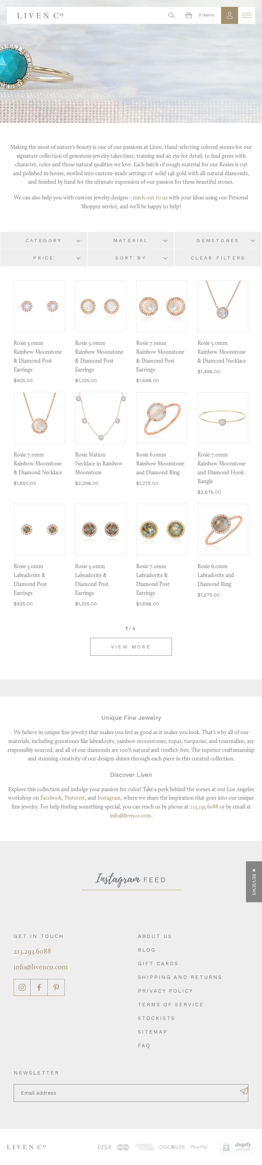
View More (131, 646)
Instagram (109, 798)
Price (43, 258)
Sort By (130, 258)
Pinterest (74, 798)
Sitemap (153, 1032)
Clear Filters (218, 258)
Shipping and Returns (180, 977)
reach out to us (150, 198)
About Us (155, 936)
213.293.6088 (204, 807)
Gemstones (217, 240)
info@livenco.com (130, 816)
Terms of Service (171, 1004)
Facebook (51, 798)
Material (131, 240)
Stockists (156, 1018)
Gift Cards (158, 963)
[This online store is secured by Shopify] (237, 1147)
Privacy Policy (165, 991)
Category (44, 240)
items (206, 15)
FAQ (144, 1045)
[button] (254, 881)
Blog (147, 950)
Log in (229, 15)
